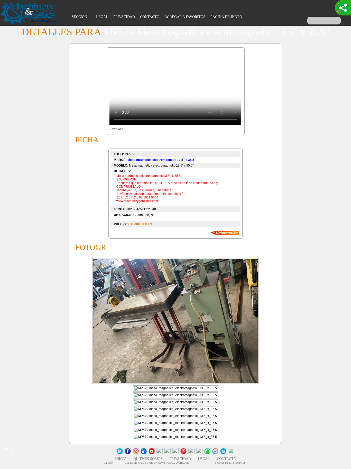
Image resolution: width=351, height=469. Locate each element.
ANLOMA (119, 462)
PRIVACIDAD (124, 17)
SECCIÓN (80, 17)
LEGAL (102, 17)
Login (8, 449)
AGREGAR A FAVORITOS (184, 17)
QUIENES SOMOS (147, 459)
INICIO (120, 459)
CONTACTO (149, 17)
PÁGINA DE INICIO (226, 17)
